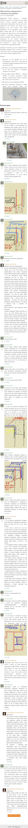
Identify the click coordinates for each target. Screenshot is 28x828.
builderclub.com (3, 3)
